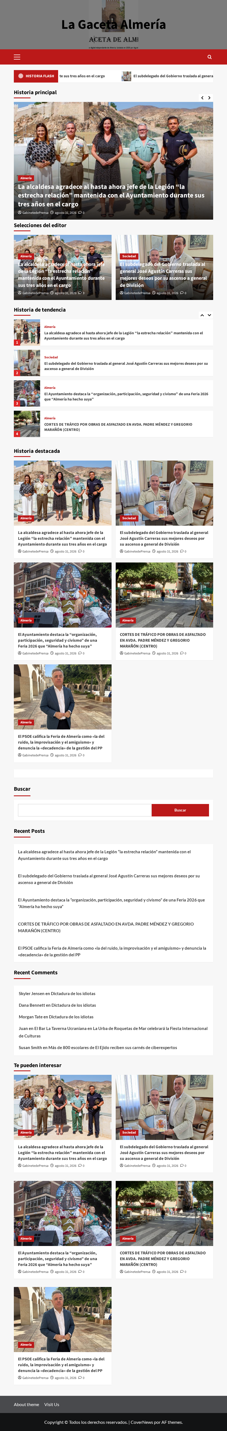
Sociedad (129, 256)
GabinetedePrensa (35, 212)
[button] (19, 56)
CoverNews (142, 1422)
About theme (26, 1404)
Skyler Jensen (32, 993)
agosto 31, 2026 (65, 212)
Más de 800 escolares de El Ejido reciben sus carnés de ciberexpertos (112, 1047)
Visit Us (51, 1404)
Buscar (22, 789)
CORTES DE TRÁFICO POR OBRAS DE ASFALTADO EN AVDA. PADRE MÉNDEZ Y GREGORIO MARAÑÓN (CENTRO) (118, 396)
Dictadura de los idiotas (73, 993)
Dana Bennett (32, 1005)
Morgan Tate (31, 1016)
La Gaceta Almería (113, 24)
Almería (26, 178)
